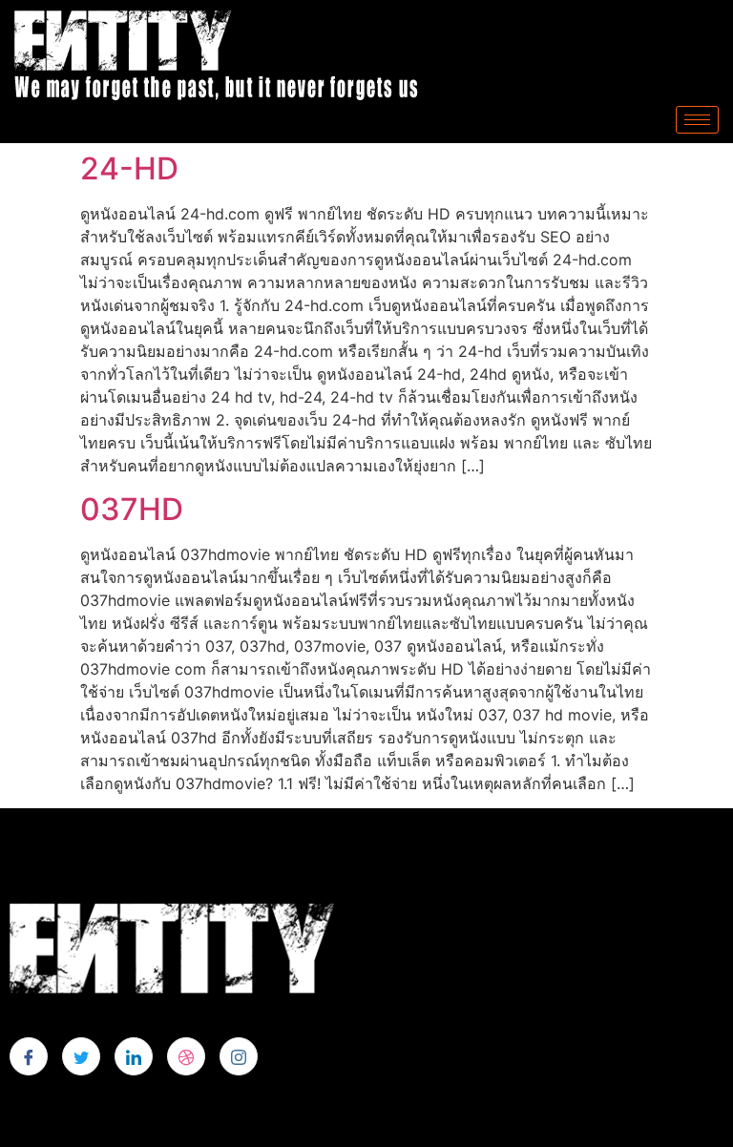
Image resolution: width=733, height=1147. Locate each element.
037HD (131, 509)
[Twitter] (81, 1056)
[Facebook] (29, 1056)
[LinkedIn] (134, 1056)
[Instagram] (239, 1056)
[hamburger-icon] (697, 120)
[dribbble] (186, 1056)
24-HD (129, 168)
